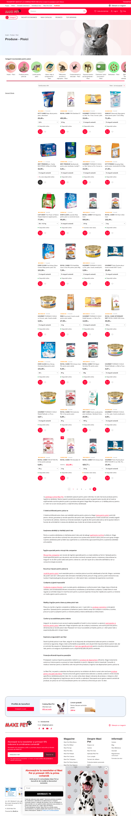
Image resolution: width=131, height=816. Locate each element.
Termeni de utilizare (93, 759)
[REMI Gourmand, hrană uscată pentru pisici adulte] (70, 302)
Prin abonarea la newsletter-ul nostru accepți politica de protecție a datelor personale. (31, 759)
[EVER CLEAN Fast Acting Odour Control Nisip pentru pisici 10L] (48, 251)
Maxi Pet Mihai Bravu (70, 742)
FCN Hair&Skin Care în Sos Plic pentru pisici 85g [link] (70, 266)
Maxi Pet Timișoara (69, 759)
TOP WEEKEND (71, 17)
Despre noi (90, 745)
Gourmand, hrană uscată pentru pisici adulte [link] (69, 317)
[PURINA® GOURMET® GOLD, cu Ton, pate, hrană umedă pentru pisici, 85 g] (115, 398)
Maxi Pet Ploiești (69, 753)
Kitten (13, 6)
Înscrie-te (49, 755)
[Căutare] (84, 11)
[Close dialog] (106, 768)
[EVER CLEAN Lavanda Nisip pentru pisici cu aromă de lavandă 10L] (70, 201)
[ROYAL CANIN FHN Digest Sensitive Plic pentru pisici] (93, 350)
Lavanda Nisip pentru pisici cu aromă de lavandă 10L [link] (70, 216)
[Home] (18, 724)
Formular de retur (117, 758)
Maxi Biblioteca (116, 748)
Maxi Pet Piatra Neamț (70, 762)
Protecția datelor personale (95, 762)
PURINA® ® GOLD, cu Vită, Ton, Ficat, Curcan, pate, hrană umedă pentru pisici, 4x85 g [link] (93, 114)
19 (90, 489)
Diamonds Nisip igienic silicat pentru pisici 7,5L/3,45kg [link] (115, 114)
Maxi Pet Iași (67, 748)
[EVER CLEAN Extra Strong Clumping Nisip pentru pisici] (48, 350)
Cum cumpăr (91, 756)
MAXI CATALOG (46, 17)
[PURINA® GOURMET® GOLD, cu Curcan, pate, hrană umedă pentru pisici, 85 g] (48, 302)
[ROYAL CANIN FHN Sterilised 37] (70, 99)
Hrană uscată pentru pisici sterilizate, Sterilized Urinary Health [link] (93, 413)
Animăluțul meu (36, 6)
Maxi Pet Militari (68, 745)
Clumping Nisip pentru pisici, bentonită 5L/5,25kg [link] (115, 165)
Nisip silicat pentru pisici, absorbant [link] (47, 114)
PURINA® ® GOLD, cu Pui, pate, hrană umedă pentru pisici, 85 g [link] (93, 266)
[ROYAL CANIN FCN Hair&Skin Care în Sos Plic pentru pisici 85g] (70, 251)
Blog (113, 745)
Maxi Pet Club (47, 6)
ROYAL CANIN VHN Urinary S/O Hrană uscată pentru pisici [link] (115, 317)
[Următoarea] (94, 489)
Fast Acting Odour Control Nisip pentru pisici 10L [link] (48, 266)
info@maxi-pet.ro (47, 725)
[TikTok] (51, 728)
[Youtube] (47, 728)
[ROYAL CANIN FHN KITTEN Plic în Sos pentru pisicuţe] (48, 446)
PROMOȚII (58, 17)
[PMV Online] (10, 791)
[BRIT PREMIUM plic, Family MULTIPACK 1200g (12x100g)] (48, 150)
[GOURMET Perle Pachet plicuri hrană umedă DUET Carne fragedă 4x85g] (115, 251)
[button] (101, 11)
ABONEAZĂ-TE (44, 794)
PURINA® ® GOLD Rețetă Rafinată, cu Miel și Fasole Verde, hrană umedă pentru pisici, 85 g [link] (115, 365)
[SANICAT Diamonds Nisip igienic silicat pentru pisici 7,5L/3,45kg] (115, 99)
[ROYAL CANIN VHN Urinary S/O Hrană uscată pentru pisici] (115, 302)
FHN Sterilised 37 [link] (70, 113)
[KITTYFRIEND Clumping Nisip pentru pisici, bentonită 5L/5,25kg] (115, 150)
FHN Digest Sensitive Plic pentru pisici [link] (91, 365)
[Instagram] (43, 728)
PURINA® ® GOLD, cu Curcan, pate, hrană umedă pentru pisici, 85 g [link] (47, 317)
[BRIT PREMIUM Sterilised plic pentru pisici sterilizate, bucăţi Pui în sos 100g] (70, 150)
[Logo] (13, 11)
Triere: (111, 85)
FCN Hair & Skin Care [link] (114, 216)
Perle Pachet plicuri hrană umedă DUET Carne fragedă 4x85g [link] (114, 266)
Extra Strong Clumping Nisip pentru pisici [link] (46, 365)
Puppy (7, 6)
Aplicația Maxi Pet (92, 753)
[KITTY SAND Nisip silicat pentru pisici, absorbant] (48, 99)
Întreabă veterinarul (23, 6)
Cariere (89, 748)
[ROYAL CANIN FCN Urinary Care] (93, 446)
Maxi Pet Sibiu (68, 751)
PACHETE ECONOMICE (29, 17)
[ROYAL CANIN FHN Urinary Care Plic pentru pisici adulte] (70, 350)
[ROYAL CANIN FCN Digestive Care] (93, 201)
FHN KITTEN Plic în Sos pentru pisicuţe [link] (48, 461)
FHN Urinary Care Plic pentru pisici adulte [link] (70, 365)
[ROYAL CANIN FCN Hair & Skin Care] (115, 201)
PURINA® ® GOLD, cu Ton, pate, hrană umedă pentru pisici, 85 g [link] (115, 413)
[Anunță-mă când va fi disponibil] (40, 182)
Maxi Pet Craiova (69, 756)
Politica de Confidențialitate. (50, 810)
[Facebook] (39, 728)
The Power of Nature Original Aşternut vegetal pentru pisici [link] (48, 216)
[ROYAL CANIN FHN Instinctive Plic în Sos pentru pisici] (70, 398)
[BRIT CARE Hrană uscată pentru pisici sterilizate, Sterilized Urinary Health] (93, 398)
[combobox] (57, 11)
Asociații (114, 751)
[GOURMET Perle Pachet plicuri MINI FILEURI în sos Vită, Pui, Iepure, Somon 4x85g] (115, 446)
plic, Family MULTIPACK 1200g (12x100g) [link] (47, 165)
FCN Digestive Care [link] (92, 216)
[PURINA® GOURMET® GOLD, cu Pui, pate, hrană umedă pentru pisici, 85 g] (93, 251)
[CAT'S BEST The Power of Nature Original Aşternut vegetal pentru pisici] (48, 201)
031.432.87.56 (45, 722)
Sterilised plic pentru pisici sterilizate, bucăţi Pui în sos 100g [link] (70, 165)
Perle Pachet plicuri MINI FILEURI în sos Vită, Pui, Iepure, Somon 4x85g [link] (114, 461)
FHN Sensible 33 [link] (70, 460)
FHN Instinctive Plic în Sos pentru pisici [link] (69, 413)
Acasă (7, 35)
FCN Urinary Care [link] (93, 460)
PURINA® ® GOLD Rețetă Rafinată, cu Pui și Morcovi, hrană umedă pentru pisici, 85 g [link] (47, 413)
